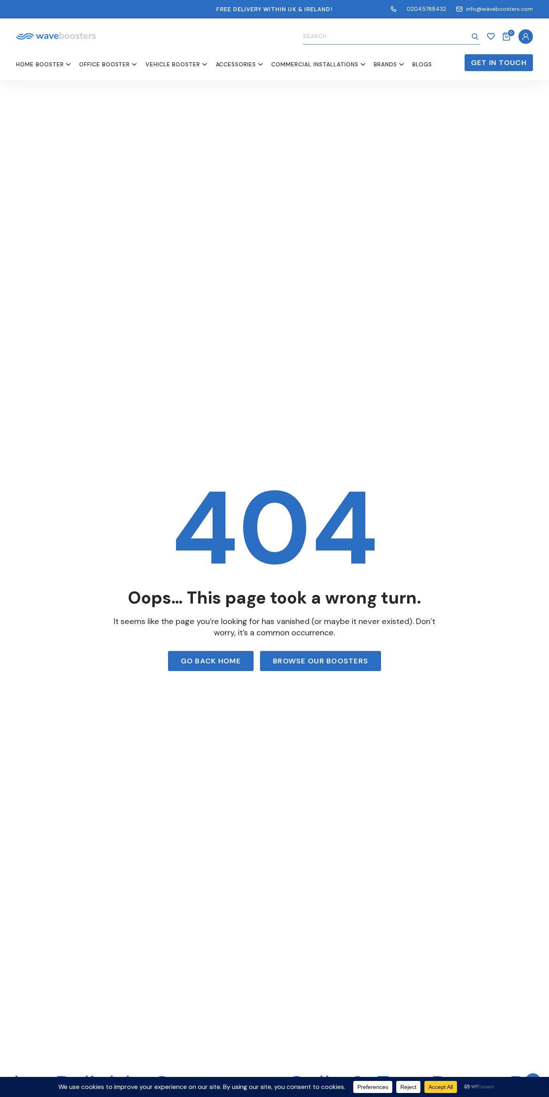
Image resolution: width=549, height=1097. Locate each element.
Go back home (211, 661)
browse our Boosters (320, 661)
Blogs (422, 64)
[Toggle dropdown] (68, 64)
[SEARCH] (475, 36)
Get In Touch (498, 63)
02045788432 (426, 8)
